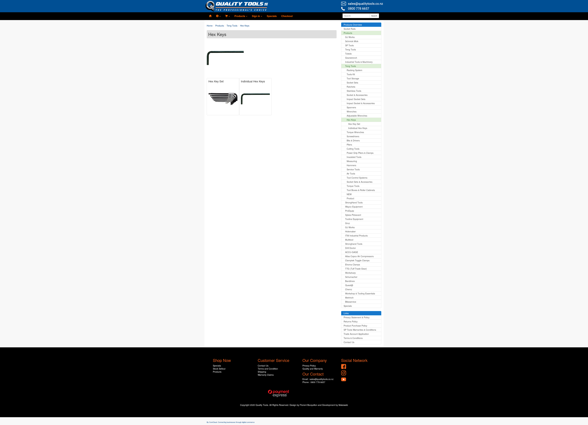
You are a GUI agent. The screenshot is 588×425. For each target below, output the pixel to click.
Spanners (351, 107)
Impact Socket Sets (356, 99)
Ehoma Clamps (352, 264)
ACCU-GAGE (351, 252)
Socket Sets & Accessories (359, 181)
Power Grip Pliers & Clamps (360, 152)
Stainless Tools (354, 90)
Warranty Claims (266, 374)
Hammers (351, 165)
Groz (347, 223)
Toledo (348, 53)
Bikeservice (350, 301)
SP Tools (349, 45)
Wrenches (351, 111)
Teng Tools (350, 49)
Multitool (349, 239)
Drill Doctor (350, 247)
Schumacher (351, 276)
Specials (272, 16)
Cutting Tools (353, 148)
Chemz (348, 289)
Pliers (349, 144)
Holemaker (350, 231)
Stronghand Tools (353, 243)
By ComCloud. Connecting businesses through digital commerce (230, 422)
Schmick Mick (351, 41)
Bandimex (350, 281)
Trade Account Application (356, 333)
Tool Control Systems (357, 177)
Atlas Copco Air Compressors (359, 256)
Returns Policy (351, 321)
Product (350, 198)
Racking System (354, 70)
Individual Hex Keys (253, 81)
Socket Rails (350, 28)
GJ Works (350, 37)
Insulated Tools (354, 157)
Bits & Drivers (353, 140)
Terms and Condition (268, 368)
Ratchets (351, 86)
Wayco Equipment (354, 206)
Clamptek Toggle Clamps (357, 260)
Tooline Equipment (354, 219)
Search (374, 15)
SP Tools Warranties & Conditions (360, 329)
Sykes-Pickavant (353, 214)
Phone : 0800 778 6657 (313, 382)
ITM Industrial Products (356, 235)
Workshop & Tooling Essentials (360, 293)
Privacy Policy (309, 365)
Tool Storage (353, 78)
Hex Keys (351, 119)
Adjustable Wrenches (357, 115)
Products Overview (353, 24)
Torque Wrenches (355, 132)
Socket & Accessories (357, 94)
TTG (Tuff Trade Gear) (356, 268)
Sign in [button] (256, 16)
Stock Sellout (219, 368)
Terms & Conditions (353, 338)
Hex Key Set (216, 81)
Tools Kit (351, 74)
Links (346, 313)
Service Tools (353, 169)
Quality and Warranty (312, 368)
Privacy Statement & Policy (356, 317)
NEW (349, 194)
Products (348, 32)
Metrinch (349, 297)
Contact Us (349, 342)
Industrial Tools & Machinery (359, 61)
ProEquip (349, 210)
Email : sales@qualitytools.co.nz (318, 379)
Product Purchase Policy (355, 325)
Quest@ (349, 285)
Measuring (352, 161)
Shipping (262, 371)
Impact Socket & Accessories (361, 103)
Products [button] (240, 16)
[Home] (210, 16)
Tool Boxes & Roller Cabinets (361, 190)
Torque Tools (353, 185)
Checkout (287, 16)
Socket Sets (352, 82)
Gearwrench (351, 57)
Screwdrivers (353, 136)
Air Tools (351, 173)
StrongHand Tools (354, 202)
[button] (218, 16)
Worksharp (350, 272)
